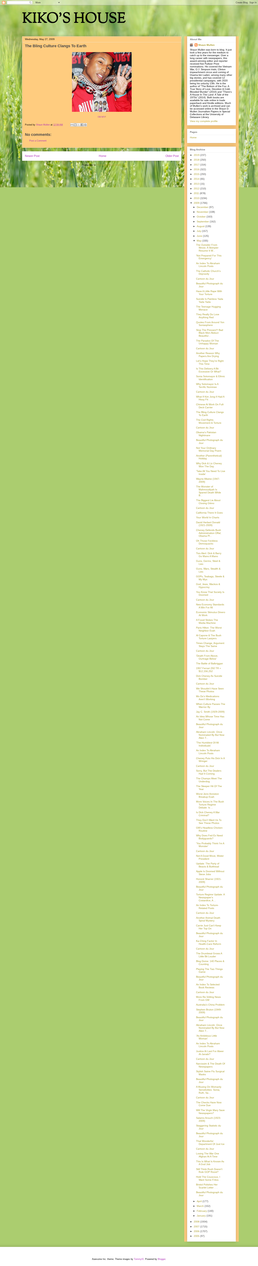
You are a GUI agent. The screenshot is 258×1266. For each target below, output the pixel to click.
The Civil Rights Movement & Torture (208, 421)
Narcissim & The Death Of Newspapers (210, 1065)
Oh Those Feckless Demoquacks (207, 542)
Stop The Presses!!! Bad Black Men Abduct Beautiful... (209, 333)
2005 (197, 1236)
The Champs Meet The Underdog (209, 780)
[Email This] (72, 125)
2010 (197, 198)
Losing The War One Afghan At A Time (207, 1155)
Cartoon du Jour (205, 278)
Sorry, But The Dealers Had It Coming (208, 772)
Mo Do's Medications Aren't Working (207, 698)
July (199, 231)
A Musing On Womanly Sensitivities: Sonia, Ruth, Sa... (208, 1089)
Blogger (161, 1259)
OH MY (101, 116)
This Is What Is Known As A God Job (210, 1163)
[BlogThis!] (75, 125)
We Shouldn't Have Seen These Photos (210, 690)
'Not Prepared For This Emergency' (208, 257)
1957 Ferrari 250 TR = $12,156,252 (208, 670)
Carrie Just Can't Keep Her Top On (208, 927)
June (200, 235)
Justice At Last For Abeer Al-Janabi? (210, 1053)
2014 (197, 178)
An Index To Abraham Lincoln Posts (208, 265)
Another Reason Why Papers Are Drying (208, 355)
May (199, 240)
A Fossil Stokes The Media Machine (207, 621)
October (201, 216)
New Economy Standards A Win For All (210, 606)
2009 (197, 202)
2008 (197, 1221)
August (201, 226)
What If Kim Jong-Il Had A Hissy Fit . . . (210, 398)
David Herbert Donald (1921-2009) (208, 524)
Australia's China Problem (210, 1004)
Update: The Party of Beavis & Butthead (207, 865)
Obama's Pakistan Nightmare (206, 434)
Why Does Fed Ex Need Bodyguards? (209, 837)
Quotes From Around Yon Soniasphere (210, 324)
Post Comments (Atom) (109, 165)
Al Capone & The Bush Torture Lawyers (208, 637)
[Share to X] (78, 125)
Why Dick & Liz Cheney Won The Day (209, 465)
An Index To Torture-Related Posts (207, 907)
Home (102, 155)
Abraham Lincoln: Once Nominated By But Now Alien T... (210, 734)
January (201, 1215)
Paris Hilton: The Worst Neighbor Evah (209, 629)
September (203, 221)
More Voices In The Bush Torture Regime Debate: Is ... (210, 804)
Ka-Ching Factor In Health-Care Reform (208, 942)
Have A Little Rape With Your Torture (209, 293)
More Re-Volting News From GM (208, 998)
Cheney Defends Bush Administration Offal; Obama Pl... (208, 533)
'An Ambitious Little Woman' (206, 1037)
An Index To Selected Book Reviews (208, 986)
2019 (197, 155)
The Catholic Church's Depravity (208, 272)
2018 (197, 159)
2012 (197, 188)
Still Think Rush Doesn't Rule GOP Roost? (209, 1171)
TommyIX (139, 1259)
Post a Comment (38, 140)
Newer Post (32, 155)
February (202, 1210)
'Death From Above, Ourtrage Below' (207, 657)
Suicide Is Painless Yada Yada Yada (209, 300)
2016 (197, 169)
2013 (197, 183)
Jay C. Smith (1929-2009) (210, 711)
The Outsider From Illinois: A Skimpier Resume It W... (207, 247)
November (203, 211)
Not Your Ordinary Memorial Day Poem (208, 449)
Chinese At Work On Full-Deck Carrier (210, 406)
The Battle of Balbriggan (209, 663)
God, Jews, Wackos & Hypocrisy (208, 586)
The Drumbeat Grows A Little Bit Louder (209, 955)
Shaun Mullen (206, 45)
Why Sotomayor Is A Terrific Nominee (207, 385)
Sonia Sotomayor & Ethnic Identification (210, 378)
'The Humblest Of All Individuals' (207, 744)
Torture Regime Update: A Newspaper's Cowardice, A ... (210, 897)
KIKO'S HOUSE (74, 19)
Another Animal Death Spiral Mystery (208, 919)
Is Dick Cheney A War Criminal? (208, 814)
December (203, 207)
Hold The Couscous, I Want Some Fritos (208, 1178)
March (200, 1206)
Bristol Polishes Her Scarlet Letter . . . (207, 1186)
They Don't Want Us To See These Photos (208, 821)
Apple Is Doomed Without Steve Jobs (210, 873)
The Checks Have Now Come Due (208, 1104)
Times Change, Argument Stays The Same (210, 644)
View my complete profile (204, 121)
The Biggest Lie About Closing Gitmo (208, 502)
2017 (197, 164)
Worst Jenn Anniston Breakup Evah (207, 795)
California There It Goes (209, 512)
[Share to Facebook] (82, 125)
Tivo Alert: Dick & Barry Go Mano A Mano (208, 555)
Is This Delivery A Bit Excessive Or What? (208, 370)
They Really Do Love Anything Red (207, 316)
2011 (197, 193)
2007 (197, 1226)
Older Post (172, 155)
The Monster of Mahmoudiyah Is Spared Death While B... (208, 491)
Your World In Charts (207, 517)
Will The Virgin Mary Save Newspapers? (210, 1112)
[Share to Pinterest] (85, 125)
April (199, 1201)
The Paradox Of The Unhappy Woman (207, 342)
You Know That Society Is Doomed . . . (210, 593)
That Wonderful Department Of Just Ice (210, 1142)
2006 (197, 1231)
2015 (197, 174)
